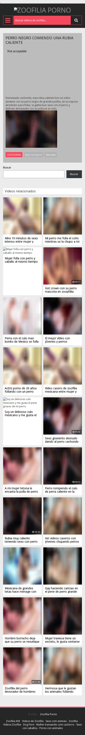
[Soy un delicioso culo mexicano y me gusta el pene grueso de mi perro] (22, 402)
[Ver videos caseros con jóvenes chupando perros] (62, 516)
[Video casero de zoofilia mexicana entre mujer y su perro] (62, 366)
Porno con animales (51, 728)
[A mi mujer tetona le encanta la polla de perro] (22, 466)
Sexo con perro (33, 154)
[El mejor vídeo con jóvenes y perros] (62, 316)
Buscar (7, 167)
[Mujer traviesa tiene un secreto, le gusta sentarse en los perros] (62, 616)
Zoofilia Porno (48, 714)
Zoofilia (73, 721)
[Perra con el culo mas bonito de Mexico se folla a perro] (22, 316)
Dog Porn (28, 724)
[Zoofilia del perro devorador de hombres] (22, 666)
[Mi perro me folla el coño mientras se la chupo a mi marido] (62, 216)
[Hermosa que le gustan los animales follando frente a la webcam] (62, 666)
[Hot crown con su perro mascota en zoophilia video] (62, 266)
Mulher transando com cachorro (55, 724)
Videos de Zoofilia (33, 721)
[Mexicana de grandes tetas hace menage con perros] (22, 566)
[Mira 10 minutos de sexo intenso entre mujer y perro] (22, 216)
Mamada (50, 154)
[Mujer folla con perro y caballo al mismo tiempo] (22, 251)
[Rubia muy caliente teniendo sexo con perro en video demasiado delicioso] (22, 516)
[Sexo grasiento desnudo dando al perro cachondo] (62, 416)
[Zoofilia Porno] (42, 10)
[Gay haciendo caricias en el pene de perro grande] (62, 566)
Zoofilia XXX (13, 721)
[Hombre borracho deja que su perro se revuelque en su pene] (22, 616)
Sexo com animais (56, 721)
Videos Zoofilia (12, 724)
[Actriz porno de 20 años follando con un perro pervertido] (22, 366)
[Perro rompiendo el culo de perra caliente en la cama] (62, 466)
